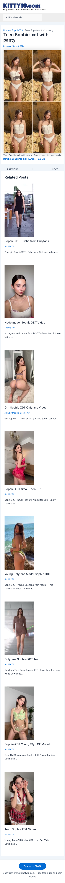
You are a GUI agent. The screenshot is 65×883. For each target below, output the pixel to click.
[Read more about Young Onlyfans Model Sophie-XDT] (19, 542)
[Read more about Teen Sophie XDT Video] (19, 798)
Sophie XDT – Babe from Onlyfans (27, 241)
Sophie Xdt (10, 246)
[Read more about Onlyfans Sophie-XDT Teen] (19, 628)
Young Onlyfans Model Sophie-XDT (28, 574)
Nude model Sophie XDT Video (25, 322)
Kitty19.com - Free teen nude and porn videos (24, 9)
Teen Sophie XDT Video (20, 829)
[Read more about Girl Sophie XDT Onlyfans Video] (19, 376)
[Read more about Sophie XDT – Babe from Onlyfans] (19, 210)
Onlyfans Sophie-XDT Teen (22, 659)
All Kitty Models (14, 17)
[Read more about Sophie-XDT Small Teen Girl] (19, 458)
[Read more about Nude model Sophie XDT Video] (19, 291)
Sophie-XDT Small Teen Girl (23, 489)
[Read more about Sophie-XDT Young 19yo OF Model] (19, 713)
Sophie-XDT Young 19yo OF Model (27, 744)
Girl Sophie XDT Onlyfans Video (26, 407)
